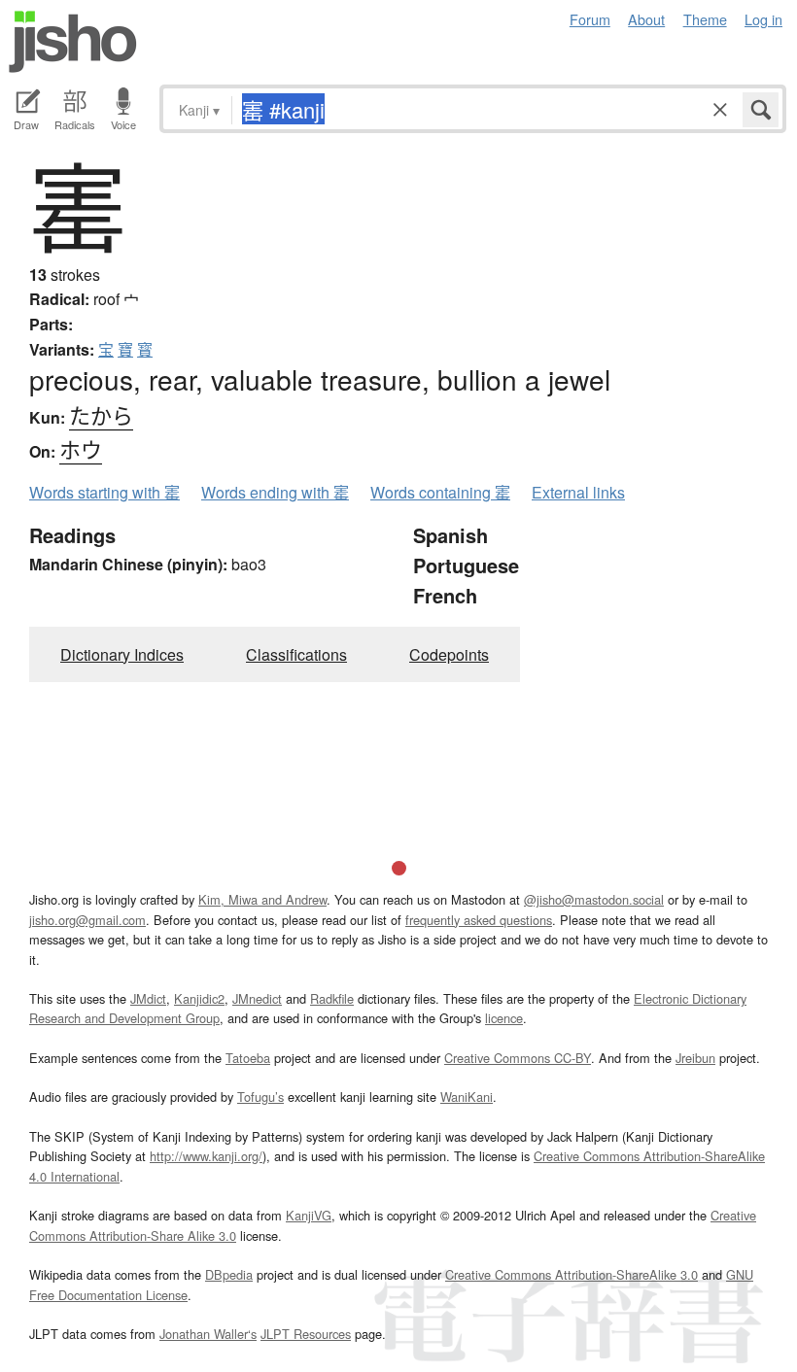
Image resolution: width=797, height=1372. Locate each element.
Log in (763, 19)
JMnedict (257, 998)
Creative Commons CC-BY (517, 1057)
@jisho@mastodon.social (594, 899)
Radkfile (332, 998)
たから (101, 414)
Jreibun (695, 1057)
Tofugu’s (260, 1096)
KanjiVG (308, 1215)
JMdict (148, 998)
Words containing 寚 (440, 492)
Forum (590, 19)
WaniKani (466, 1096)
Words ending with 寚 (275, 492)
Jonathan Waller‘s (208, 1333)
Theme (705, 19)
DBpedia (229, 1274)
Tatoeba (247, 1057)
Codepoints (449, 654)
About (646, 19)
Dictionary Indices (122, 654)
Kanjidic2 (199, 998)
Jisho (73, 42)
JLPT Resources (305, 1333)
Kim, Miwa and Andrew (262, 899)
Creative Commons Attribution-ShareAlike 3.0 (571, 1274)
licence (504, 1018)
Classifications (296, 654)
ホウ (80, 448)
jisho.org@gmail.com (87, 919)
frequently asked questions (478, 919)
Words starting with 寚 (104, 492)
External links (578, 492)
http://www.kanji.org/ (206, 1156)
